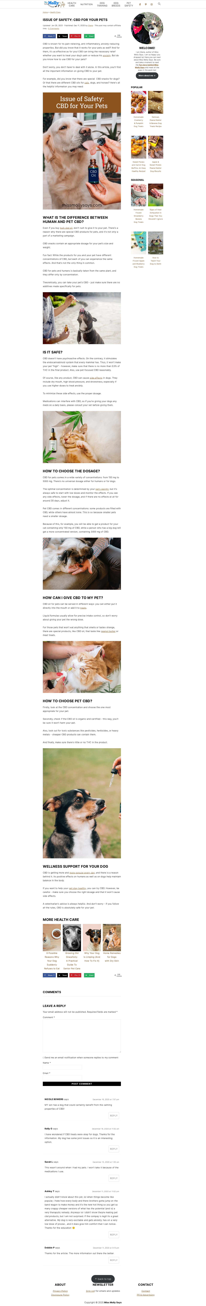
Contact (146, 1291)
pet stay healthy (77, 888)
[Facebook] (140, 4)
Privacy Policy (60, 1291)
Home (45, 12)
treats (83, 608)
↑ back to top (103, 1278)
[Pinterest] (145, 4)
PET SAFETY (129, 4)
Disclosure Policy (60, 1295)
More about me (146, 75)
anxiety (107, 55)
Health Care (55, 12)
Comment (49, 1017)
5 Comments (53, 28)
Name (47, 1063)
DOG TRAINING (102, 4)
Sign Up (90, 1291)
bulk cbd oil (66, 228)
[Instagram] (151, 4)
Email (46, 1073)
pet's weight (101, 489)
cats (87, 82)
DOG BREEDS (116, 4)
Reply (114, 1115)
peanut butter (108, 631)
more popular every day (82, 872)
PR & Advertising (146, 1295)
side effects (96, 378)
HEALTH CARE (72, 4)
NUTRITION (86, 4)
